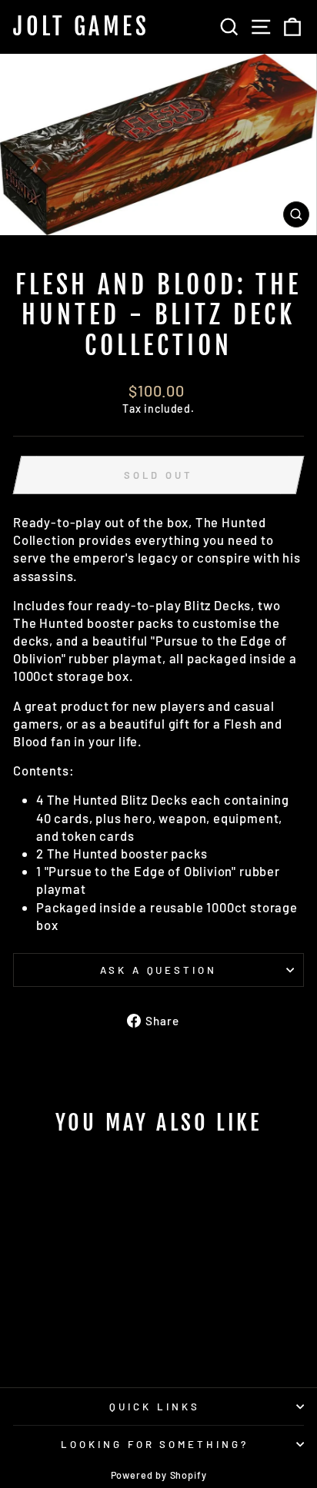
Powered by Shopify (159, 1475)
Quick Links (154, 1406)
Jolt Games (81, 27)
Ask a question (159, 970)
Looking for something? (155, 1444)
